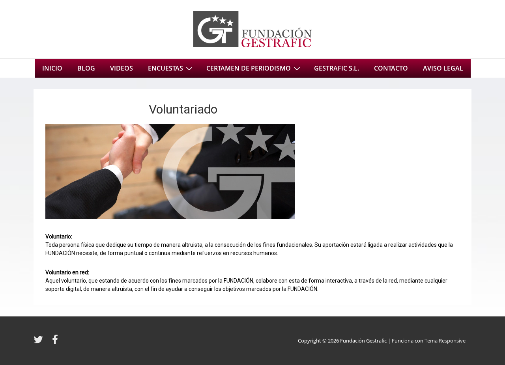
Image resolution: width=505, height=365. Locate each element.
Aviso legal (443, 68)
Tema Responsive (445, 340)
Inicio (52, 68)
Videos (121, 68)
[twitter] (40, 342)
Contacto (391, 68)
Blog (86, 68)
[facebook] (56, 342)
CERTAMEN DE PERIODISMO (248, 68)
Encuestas (165, 68)
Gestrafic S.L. (336, 68)
